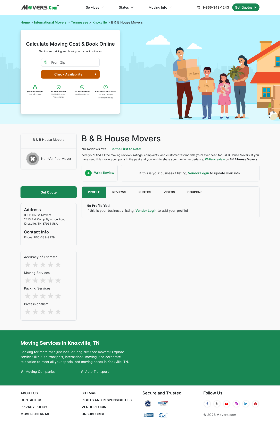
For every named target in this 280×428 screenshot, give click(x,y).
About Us (29, 393)
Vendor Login (198, 173)
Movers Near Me (35, 414)
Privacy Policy (33, 407)
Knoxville (99, 22)
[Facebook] (207, 404)
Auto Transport (97, 371)
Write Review (103, 173)
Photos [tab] (145, 192)
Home (25, 22)
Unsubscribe (93, 414)
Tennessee (79, 22)
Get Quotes (244, 7)
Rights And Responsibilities (107, 400)
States (124, 7)
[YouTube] (227, 404)
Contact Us (31, 400)
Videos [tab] (169, 192)
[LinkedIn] (246, 404)
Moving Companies (40, 371)
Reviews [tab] (119, 192)
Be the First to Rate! (125, 149)
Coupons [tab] (195, 192)
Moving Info (158, 7)
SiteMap (89, 393)
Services (92, 7)
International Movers (50, 22)
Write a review (215, 159)
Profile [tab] (94, 192)
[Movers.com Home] (39, 7)
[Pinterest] (256, 404)
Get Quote (49, 192)
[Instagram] (236, 404)
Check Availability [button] (68, 74)
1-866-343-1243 (215, 7)
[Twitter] (217, 404)
